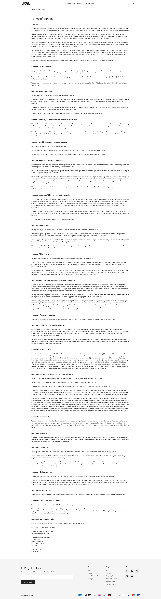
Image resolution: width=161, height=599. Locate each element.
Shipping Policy (111, 576)
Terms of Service (111, 584)
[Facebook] (132, 571)
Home (33, 9)
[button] (138, 4)
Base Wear (70, 3)
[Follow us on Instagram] (137, 571)
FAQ (107, 570)
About (89, 570)
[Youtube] (132, 576)
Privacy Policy (110, 581)
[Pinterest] (127, 571)
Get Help (109, 573)
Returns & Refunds (111, 579)
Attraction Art (89, 3)
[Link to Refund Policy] (67, 167)
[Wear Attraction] (26, 3)
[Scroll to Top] (158, 590)
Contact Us (91, 573)
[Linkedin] (127, 576)
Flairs (79, 3)
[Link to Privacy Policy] (109, 319)
